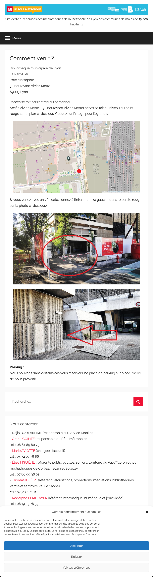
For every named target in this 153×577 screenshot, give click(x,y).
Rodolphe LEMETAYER (29, 498)
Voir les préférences (76, 567)
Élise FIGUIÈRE (23, 462)
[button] (147, 512)
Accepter (76, 546)
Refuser (76, 557)
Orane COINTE (23, 439)
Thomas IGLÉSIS (24, 480)
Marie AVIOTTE (23, 451)
